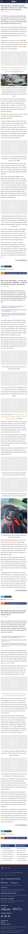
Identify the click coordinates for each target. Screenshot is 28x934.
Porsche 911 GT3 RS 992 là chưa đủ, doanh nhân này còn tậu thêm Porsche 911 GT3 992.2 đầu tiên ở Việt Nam (14, 645)
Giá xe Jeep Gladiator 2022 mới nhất (8, 858)
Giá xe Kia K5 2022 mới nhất (8, 852)
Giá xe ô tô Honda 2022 (7, 860)
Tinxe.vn (6, 868)
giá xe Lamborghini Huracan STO (15, 603)
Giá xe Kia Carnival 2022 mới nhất (8, 854)
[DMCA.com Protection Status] (6, 266)
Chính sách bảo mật (5, 924)
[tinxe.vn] (14, 1)
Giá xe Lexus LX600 (6, 848)
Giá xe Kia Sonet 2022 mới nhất (8, 856)
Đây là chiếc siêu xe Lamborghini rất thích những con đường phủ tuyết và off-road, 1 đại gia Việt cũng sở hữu (14, 315)
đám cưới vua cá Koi (12, 273)
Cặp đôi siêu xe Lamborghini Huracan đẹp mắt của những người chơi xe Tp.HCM (13, 306)
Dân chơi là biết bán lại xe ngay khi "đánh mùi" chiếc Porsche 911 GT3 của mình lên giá (13, 637)
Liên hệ (2, 922)
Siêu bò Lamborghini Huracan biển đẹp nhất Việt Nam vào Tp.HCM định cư (14, 310)
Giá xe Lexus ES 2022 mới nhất (8, 850)
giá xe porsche (10, 838)
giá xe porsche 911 (20, 838)
